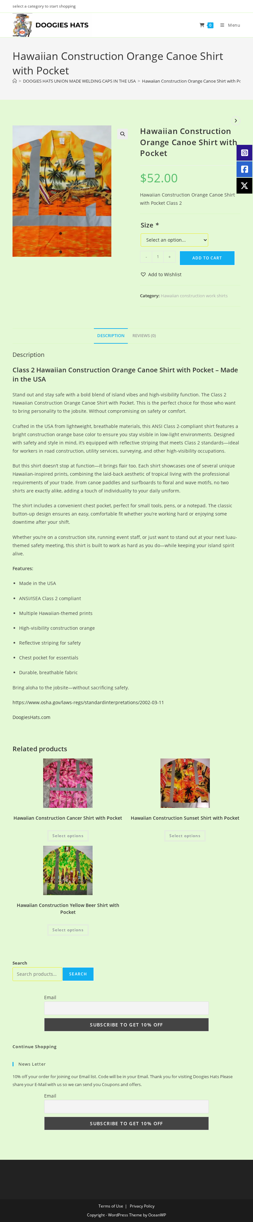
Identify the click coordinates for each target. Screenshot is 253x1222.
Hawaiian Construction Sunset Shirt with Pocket (185, 818)
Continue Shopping (35, 1046)
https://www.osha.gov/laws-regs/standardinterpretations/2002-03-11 (88, 702)
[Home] (15, 81)
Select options (68, 835)
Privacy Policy (142, 1206)
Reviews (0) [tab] (144, 335)
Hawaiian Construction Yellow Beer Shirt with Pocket (68, 908)
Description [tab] (111, 335)
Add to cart (207, 258)
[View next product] (235, 120)
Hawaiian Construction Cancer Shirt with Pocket (68, 818)
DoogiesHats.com (31, 717)
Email (50, 997)
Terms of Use (110, 1206)
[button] (122, 134)
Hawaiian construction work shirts (194, 296)
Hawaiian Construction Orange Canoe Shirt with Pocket (196, 81)
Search (20, 963)
